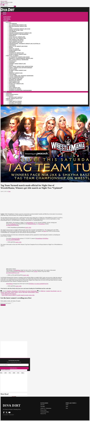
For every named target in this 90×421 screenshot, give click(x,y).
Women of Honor (15, 89)
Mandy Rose (7, 292)
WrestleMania (15, 291)
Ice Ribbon (12, 31)
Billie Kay (43, 291)
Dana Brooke (53, 291)
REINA (11, 47)
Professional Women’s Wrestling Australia (24, 43)
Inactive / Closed (12, 55)
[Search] (15, 6)
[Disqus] (32, 323)
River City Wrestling (16, 83)
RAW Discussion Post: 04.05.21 (9, 293)
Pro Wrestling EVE (15, 42)
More (5, 91)
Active (8, 22)
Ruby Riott (24, 292)
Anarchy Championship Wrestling (21, 58)
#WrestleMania (29, 222)
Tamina (37, 292)
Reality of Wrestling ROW (18, 46)
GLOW (11, 71)
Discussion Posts (12, 94)
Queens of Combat (15, 79)
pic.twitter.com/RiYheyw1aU (12, 272)
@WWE (35, 271)
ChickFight (13, 61)
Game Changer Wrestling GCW (19, 29)
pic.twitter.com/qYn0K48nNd (12, 239)
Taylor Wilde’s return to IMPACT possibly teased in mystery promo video (18, 295)
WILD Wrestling (14, 87)
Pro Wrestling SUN (15, 78)
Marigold (12, 35)
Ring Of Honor (14, 49)
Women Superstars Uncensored (20, 90)
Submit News (5, 3)
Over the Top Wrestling (17, 38)
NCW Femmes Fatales (16, 41)
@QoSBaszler (12, 223)
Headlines (9, 291)
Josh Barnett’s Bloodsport (18, 34)
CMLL (10, 27)
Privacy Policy (43, 410)
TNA (67, 408)
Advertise (42, 404)
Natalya (16, 292)
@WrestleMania (41, 223)
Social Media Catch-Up (14, 98)
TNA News (6, 18)
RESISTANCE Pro (14, 81)
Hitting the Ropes (15, 102)
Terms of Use (43, 413)
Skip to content (4, 1)
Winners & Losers (15, 104)
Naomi (12, 292)
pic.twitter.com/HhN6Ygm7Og (41, 283)
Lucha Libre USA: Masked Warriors (21, 75)
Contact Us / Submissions (45, 408)
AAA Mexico (13, 23)
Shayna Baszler (31, 292)
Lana (58, 291)
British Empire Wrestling (18, 26)
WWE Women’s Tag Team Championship (27, 291)
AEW (67, 406)
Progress (12, 45)
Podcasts (9, 96)
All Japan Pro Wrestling (18, 25)
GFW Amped (13, 69)
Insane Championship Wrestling (20, 33)
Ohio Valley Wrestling (17, 37)
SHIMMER (12, 85)
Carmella (48, 291)
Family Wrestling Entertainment (20, 67)
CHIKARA (12, 62)
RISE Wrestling (14, 82)
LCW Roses (12, 74)
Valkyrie (12, 86)
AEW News (6, 19)
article (44, 231)
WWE (67, 404)
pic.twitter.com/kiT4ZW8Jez (12, 225)
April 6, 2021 (28, 227)
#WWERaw (45, 238)
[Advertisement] (32, 202)
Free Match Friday (15, 101)
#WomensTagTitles (31, 223)
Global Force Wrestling (17, 70)
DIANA (11, 65)
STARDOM (12, 51)
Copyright (42, 406)
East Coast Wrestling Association (21, 66)
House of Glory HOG (16, 30)
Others (5, 21)
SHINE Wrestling (15, 50)
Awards (9, 93)
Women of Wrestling (16, 53)
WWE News (7, 16)
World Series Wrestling (17, 54)
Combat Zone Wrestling (17, 63)
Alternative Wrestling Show (19, 57)
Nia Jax (20, 292)
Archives (9, 100)
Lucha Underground (16, 77)
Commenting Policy (44, 411)
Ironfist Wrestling (15, 73)
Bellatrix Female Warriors (18, 59)
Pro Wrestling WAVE (16, 39)
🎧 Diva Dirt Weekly (16, 97)
